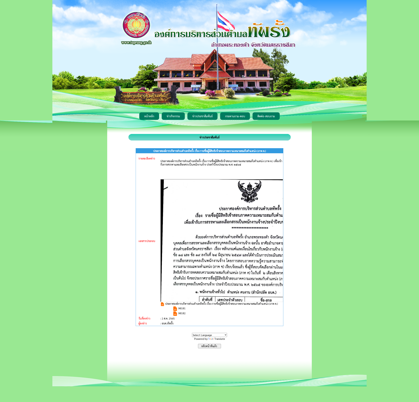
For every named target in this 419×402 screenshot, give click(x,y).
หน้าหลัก (149, 116)
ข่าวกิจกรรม (173, 116)
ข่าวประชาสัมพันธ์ (202, 116)
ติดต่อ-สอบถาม (266, 116)
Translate (219, 338)
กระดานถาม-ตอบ (235, 116)
